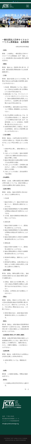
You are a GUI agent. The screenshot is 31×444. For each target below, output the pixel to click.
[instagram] (17, 1)
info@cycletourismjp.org (10, 424)
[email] (13, 1)
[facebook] (15, 1)
